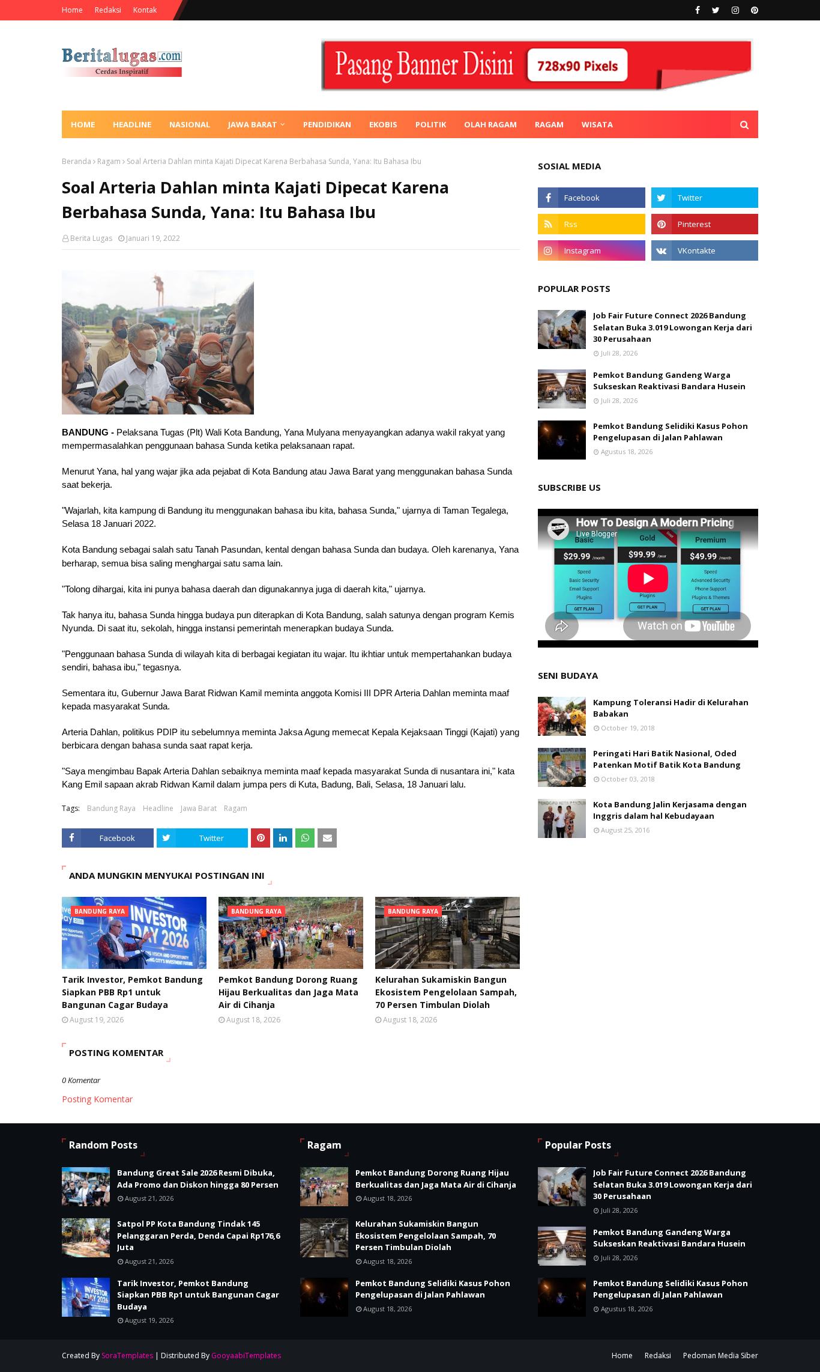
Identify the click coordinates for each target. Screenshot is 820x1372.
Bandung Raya (111, 808)
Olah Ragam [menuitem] (490, 124)
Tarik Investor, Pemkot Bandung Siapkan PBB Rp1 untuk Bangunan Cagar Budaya (132, 992)
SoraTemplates (127, 1355)
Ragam (109, 161)
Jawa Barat (199, 808)
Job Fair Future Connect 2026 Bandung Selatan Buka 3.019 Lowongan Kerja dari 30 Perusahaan (672, 327)
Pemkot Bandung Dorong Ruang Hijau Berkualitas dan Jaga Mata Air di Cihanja (288, 992)
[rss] (591, 224)
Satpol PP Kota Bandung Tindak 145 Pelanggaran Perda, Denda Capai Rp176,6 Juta (198, 1235)
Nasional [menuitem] (189, 124)
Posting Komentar (97, 1099)
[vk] (704, 250)
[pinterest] (753, 10)
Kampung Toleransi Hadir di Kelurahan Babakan (671, 708)
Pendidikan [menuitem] (327, 124)
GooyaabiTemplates (246, 1355)
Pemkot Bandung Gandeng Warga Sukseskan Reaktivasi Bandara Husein (669, 380)
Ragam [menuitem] (549, 124)
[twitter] (716, 10)
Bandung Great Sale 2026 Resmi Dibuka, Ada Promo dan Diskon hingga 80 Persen (198, 1178)
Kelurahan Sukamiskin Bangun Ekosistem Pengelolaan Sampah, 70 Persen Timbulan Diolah (446, 992)
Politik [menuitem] (430, 124)
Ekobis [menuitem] (383, 124)
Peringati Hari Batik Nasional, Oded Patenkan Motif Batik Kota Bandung (667, 759)
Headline (158, 808)
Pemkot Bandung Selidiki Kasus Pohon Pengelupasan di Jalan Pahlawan (670, 431)
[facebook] (697, 10)
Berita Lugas (91, 238)
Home (72, 10)
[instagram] (735, 10)
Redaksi (108, 10)
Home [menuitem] (83, 124)
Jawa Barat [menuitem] (252, 124)
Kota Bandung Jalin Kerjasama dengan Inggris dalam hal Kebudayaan (670, 810)
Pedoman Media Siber (720, 1355)
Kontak (145, 10)
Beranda (76, 161)
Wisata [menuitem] (597, 124)
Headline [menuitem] (132, 124)
